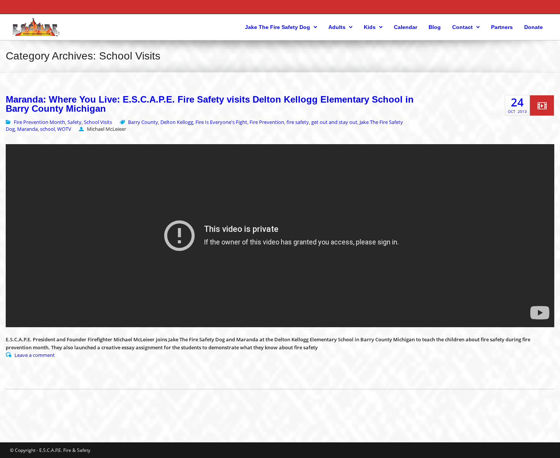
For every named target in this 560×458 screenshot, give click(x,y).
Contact (462, 27)
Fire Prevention (267, 122)
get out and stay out (334, 122)
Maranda (27, 128)
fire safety (297, 122)
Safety (74, 122)
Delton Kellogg (176, 122)
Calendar (405, 27)
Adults (337, 27)
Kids (370, 27)
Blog (435, 27)
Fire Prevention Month (39, 122)
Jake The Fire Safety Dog (277, 27)
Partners (502, 27)
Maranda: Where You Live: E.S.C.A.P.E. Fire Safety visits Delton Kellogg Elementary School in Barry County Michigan (210, 104)
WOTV (64, 128)
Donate (533, 27)
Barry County (143, 122)
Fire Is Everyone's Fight (221, 122)
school (47, 128)
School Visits (98, 122)
